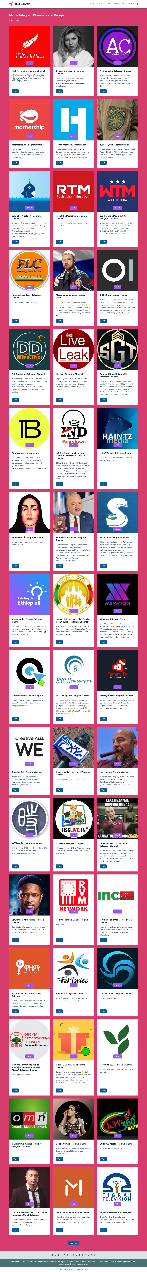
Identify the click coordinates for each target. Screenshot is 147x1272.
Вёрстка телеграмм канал (25, 453)
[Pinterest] (67, 1255)
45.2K (73, 764)
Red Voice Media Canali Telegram (72, 920)
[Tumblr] (73, 1255)
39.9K (117, 835)
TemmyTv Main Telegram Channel (116, 695)
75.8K (118, 445)
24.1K (74, 1056)
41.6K (30, 835)
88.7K (30, 445)
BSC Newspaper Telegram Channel (73, 695)
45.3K (29, 764)
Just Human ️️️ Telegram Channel (115, 772)
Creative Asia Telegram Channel (27, 772)
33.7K (117, 911)
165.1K (29, 287)
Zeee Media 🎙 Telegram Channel (27, 537)
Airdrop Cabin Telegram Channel (116, 71)
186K (117, 136)
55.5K (74, 611)
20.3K (29, 1135)
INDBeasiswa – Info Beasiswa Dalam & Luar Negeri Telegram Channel (70, 456)
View (16, 91)
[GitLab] (88, 1255)
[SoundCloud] (70, 1255)
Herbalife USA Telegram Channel (116, 1065)
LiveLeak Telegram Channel (69, 374)
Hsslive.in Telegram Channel (70, 843)
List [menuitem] (123, 4)
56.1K (30, 611)
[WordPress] (79, 1255)
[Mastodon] (91, 1255)
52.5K (30, 687)
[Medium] (55, 1255)
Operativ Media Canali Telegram (27, 695)
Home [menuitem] (92, 4)
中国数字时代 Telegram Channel (27, 843)
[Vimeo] (76, 1255)
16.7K (74, 1135)
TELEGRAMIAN (23, 4)
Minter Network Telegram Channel (72, 1212)
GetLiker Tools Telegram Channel (116, 993)
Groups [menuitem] (108, 4)
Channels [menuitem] (99, 4)
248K (29, 136)
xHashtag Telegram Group (112, 619)
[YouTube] (58, 1255)
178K (73, 208)
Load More (73, 1243)
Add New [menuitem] (116, 4)
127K (29, 366)
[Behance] (52, 1255)
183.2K (29, 208)
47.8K (118, 687)
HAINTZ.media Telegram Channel (116, 453)
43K (117, 764)
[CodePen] (82, 1255)
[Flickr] (61, 1255)
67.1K (29, 529)
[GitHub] (64, 1255)
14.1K (73, 1204)
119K (73, 366)
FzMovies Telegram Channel (69, 993)
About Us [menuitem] (131, 4)
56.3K (117, 529)
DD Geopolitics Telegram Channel (28, 374)
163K (73, 287)
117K (117, 366)
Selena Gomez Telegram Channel (72, 1144)
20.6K (117, 1056)
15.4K (30, 1204)
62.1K (74, 529)
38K (29, 911)
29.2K (29, 985)
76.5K (73, 445)
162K (117, 287)
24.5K (117, 985)
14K (117, 1204)
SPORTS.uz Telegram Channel (114, 537)
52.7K (118, 611)
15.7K (118, 1135)
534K (30, 62)
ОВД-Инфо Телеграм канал (114, 295)
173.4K (117, 208)
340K (118, 62)
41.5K (74, 835)
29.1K (74, 985)
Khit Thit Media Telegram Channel (28, 71)
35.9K (73, 911)
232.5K (73, 136)
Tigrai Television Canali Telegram (116, 1212)
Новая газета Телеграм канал (71, 145)
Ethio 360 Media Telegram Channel (117, 1144)
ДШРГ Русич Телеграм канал (114, 145)
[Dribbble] (85, 1255)
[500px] (94, 1255)
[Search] (137, 4)
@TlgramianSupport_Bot (79, 1264)
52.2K (74, 687)
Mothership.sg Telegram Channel (28, 145)
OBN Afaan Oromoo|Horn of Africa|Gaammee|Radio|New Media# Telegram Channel (26, 1067)
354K (74, 62)
